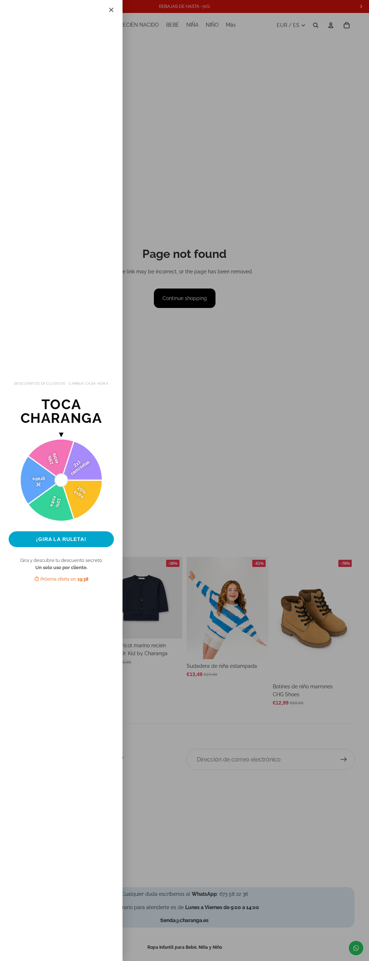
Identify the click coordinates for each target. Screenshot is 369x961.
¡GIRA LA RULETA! (61, 539)
